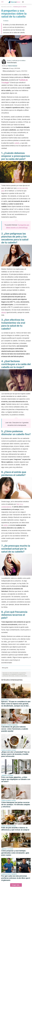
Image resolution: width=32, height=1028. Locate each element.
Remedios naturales (6, 6)
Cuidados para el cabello (19, 6)
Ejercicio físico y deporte (9, 874)
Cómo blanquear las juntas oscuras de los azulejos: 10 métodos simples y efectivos (15, 804)
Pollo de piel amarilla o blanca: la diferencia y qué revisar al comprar (15, 829)
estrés (5, 525)
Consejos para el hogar (8, 750)
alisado (3, 312)
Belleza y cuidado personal (9, 725)
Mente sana (4, 699)
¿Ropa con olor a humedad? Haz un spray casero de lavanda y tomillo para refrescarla (15, 754)
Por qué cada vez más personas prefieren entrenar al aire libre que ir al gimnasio (15, 878)
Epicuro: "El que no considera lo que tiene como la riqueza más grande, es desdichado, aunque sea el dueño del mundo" (16, 704)
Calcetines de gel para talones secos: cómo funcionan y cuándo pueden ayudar (14, 729)
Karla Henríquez (12, 62)
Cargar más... (16, 885)
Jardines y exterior (7, 775)
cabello (17, 143)
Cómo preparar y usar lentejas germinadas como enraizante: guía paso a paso (15, 853)
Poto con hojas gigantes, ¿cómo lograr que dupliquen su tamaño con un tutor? (15, 779)
